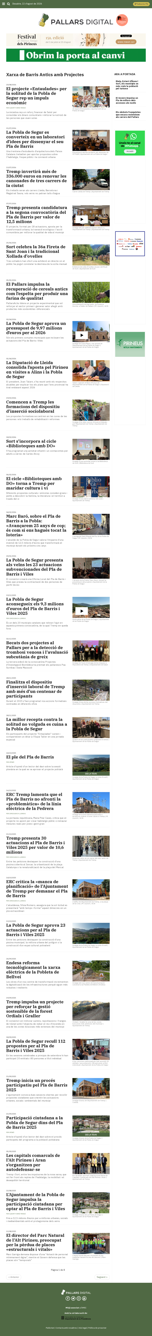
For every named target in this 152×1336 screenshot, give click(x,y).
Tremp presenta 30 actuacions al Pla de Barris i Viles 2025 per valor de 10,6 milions (35, 845)
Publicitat (50, 1328)
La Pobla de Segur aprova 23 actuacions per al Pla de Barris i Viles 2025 (35, 929)
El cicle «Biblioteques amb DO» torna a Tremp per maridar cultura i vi (34, 483)
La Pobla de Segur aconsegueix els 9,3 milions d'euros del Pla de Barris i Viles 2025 (35, 606)
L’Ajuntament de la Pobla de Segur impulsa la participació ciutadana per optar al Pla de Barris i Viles (35, 1201)
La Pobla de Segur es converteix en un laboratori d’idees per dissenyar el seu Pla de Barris (35, 139)
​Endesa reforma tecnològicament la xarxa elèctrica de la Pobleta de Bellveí (33, 969)
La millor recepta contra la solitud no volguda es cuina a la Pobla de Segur (36, 724)
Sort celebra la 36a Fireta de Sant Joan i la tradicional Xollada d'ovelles (35, 251)
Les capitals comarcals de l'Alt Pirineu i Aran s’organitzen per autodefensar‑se (33, 1162)
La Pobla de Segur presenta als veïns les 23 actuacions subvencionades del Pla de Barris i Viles (34, 567)
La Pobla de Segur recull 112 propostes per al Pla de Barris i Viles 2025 (35, 1045)
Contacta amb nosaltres (66, 1328)
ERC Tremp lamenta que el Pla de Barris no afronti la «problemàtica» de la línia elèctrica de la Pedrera (34, 801)
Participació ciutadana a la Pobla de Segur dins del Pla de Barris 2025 (34, 1122)
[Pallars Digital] (76, 20)
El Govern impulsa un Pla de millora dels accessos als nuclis (127, 100)
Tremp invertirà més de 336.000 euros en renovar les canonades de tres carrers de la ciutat (36, 178)
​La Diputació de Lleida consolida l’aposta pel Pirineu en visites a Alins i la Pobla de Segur (37, 369)
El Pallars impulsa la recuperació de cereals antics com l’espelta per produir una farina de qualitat (37, 291)
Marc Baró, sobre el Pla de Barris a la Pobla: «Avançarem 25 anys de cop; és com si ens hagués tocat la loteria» (36, 525)
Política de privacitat (97, 1328)
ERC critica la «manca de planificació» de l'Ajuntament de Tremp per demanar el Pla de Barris (37, 888)
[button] (141, 4)
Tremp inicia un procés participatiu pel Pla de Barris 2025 (36, 1085)
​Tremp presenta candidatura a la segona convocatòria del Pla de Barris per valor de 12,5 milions (36, 214)
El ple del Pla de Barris (30, 757)
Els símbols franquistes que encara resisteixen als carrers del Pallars (128, 114)
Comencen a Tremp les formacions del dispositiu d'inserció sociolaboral (33, 406)
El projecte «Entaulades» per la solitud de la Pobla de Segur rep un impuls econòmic (36, 95)
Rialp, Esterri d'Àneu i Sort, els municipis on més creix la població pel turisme (127, 85)
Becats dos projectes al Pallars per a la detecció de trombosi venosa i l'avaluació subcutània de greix (37, 650)
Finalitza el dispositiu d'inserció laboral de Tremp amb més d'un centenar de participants (35, 689)
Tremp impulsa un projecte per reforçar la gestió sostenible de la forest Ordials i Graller (35, 1009)
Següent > (102, 1277)
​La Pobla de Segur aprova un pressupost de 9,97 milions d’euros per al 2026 (36, 328)
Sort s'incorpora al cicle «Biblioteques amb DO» (31, 443)
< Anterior (13, 1277)
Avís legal (83, 1328)
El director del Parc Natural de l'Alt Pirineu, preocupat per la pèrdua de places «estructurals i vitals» (35, 1242)
